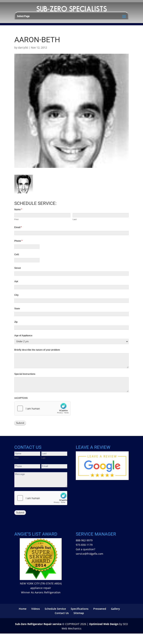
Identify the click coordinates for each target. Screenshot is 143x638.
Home (22, 608)
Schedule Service (55, 608)
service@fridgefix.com (89, 553)
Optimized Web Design (103, 624)
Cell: (16, 254)
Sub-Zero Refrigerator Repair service (38, 624)
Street (17, 268)
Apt (16, 281)
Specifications (79, 608)
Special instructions (24, 374)
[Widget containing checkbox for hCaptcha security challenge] (42, 408)
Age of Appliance (23, 335)
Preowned (99, 608)
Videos (35, 608)
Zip (16, 322)
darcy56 (23, 47)
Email (18, 227)
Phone (18, 241)
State (17, 308)
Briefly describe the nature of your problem (37, 350)
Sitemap (79, 613)
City (16, 295)
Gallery (115, 608)
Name (18, 209)
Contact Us (62, 613)
